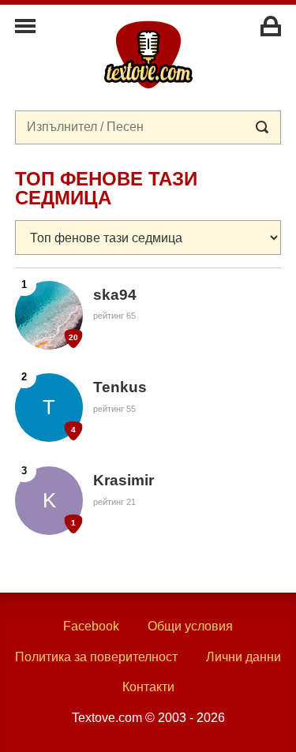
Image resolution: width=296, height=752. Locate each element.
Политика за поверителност (96, 657)
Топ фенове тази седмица (106, 188)
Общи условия (190, 626)
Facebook (91, 626)
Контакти (148, 687)
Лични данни (243, 657)
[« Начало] (148, 53)
